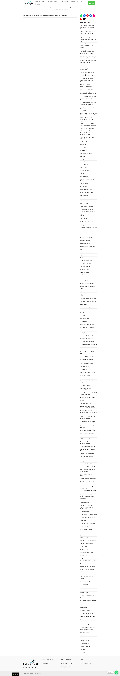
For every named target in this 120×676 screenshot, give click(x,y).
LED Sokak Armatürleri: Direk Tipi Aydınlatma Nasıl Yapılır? (88, 417)
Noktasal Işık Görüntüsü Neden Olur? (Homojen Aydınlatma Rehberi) (87, 33)
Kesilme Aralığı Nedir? (85, 646)
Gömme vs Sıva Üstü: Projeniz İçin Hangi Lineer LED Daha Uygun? (88, 56)
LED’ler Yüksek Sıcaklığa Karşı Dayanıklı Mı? (87, 577)
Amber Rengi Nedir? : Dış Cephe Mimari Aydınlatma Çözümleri (87, 628)
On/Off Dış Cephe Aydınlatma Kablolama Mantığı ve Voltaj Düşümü (87, 119)
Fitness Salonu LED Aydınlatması (87, 446)
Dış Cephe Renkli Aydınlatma (87, 327)
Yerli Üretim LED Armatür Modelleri (88, 514)
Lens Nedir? (83, 590)
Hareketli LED (83, 198)
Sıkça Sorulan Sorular (47, 667)
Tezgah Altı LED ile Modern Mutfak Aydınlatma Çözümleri (88, 133)
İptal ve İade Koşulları (66, 659)
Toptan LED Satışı (84, 526)
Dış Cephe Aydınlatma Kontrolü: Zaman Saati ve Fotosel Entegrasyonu (87, 108)
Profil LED (82, 173)
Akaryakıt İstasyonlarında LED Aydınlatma (87, 482)
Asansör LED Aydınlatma (86, 252)
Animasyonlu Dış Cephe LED (86, 335)
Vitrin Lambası (83, 234)
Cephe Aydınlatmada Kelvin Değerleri (86, 214)
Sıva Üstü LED (83, 275)
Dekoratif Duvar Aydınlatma (86, 89)
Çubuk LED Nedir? (84, 632)
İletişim (81, 659)
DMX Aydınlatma (84, 218)
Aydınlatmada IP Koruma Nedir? (87, 466)
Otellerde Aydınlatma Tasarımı (87, 453)
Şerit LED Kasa (83, 167)
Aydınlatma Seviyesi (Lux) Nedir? (88, 616)
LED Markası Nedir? (84, 643)
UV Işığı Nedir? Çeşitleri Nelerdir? (88, 600)
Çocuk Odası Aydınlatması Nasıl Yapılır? (87, 474)
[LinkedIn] (90, 15)
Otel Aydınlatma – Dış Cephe (87, 206)
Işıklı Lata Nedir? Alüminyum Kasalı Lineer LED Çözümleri (88, 61)
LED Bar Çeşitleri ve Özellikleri (87, 552)
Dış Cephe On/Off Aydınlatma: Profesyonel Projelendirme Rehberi (88, 92)
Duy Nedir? (82, 563)
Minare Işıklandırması (85, 232)
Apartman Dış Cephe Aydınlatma (87, 246)
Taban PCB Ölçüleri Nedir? (86, 635)
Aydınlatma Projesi (84, 269)
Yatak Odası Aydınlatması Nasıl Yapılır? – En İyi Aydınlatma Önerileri (88, 422)
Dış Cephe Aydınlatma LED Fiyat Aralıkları (87, 352)
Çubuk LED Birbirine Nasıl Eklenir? (88, 540)
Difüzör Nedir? (83, 622)
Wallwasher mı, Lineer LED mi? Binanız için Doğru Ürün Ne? (87, 85)
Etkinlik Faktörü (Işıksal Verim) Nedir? (87, 570)
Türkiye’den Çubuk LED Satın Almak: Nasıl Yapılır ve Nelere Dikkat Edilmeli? (87, 496)
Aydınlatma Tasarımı (85, 272)
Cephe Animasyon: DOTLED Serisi (88, 298)
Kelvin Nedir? (83, 649)
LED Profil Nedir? (84, 546)
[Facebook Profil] (64, 674)
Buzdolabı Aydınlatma (85, 243)
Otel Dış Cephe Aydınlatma (86, 356)
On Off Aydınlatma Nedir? (86, 260)
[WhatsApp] (81, 15)
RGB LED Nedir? (84, 537)
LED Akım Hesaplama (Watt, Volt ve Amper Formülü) (88, 68)
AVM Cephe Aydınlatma (85, 201)
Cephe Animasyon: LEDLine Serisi (88, 301)
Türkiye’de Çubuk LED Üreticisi (87, 560)
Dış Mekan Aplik (84, 321)
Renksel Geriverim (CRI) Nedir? (87, 566)
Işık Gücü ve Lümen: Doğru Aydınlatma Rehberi (86, 222)
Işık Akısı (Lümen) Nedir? (86, 619)
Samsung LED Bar (84, 549)
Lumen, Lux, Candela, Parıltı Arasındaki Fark (86, 606)
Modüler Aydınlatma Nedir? (86, 192)
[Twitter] (75, 674)
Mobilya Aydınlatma (84, 150)
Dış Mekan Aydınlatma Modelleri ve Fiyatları (88, 345)
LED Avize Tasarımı (84, 511)
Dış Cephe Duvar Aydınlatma (87, 324)
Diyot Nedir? (83, 574)
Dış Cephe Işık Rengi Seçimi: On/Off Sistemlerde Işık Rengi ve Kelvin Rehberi (88, 98)
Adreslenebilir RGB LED (85, 318)
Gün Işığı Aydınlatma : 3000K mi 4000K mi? (87, 138)
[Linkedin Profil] (71, 674)
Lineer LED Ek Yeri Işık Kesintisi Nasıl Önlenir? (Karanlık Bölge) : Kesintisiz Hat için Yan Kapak (87, 27)
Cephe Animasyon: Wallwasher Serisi (87, 294)
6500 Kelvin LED (84, 186)
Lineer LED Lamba (84, 164)
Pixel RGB (82, 312)
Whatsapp (91, 3)
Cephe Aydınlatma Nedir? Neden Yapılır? (87, 381)
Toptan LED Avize (84, 147)
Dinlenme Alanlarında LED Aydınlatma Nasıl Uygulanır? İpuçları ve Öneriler (88, 412)
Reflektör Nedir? (84, 592)
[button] (116, 672)
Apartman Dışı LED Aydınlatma (87, 278)
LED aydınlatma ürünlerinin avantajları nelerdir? (86, 501)
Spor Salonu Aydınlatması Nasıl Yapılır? (87, 450)
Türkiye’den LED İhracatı (85, 558)
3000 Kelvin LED (84, 203)
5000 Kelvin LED (84, 176)
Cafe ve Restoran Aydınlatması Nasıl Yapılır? (87, 457)
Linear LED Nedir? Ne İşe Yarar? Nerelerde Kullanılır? (87, 389)
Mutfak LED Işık (83, 162)
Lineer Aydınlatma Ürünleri (86, 403)
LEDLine (82, 378)
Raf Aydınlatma (83, 144)
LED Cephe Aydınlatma (85, 263)
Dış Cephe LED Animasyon (86, 338)
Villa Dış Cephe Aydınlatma (86, 333)
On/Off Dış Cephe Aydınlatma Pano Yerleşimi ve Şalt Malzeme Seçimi (88, 114)
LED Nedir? (82, 652)
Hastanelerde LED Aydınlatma (87, 464)
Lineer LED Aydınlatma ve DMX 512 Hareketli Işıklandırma (88, 393)
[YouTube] (81, 19)
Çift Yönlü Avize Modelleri (86, 153)
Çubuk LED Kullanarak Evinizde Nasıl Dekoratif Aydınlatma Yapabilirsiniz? (87, 507)
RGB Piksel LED (83, 304)
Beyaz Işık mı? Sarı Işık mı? (86, 189)
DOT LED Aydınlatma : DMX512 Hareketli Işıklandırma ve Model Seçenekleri (87, 399)
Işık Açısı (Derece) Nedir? (86, 581)
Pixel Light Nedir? (84, 159)
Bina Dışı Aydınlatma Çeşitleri (87, 283)
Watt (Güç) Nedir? (84, 584)
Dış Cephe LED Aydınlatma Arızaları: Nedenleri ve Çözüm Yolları (87, 80)
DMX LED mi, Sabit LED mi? (86, 65)
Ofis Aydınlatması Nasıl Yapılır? (87, 433)
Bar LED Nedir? (83, 555)
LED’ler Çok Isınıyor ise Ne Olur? (87, 523)
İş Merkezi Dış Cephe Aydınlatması (88, 280)
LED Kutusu (82, 156)
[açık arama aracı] (96, 2)
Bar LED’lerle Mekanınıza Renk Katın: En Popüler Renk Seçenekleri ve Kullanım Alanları (88, 490)
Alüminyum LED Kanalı (85, 141)
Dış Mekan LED (83, 369)
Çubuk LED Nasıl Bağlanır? (86, 543)
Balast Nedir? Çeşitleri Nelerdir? (87, 587)
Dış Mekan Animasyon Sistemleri (87, 349)
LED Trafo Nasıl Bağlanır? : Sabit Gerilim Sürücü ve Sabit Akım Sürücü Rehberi (87, 519)
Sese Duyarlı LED (84, 291)
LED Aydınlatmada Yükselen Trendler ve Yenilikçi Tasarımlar (87, 210)
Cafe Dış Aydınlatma (85, 266)
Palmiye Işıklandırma (85, 240)
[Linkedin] (73, 674)
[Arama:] (50, 18)
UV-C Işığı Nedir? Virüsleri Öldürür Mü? (88, 596)
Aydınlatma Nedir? (84, 624)
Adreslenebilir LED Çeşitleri (86, 307)
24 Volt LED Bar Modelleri (86, 529)
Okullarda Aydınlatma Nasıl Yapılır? (88, 478)
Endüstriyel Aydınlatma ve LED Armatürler (87, 426)
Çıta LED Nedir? (84, 183)
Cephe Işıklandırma (84, 366)
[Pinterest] (87, 15)
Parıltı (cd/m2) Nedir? (85, 610)
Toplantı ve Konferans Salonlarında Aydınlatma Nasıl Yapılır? (88, 442)
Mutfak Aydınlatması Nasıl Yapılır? (88, 430)
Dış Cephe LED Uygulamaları (87, 341)
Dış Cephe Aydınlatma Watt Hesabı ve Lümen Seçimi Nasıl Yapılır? (88, 103)
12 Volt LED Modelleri (85, 532)
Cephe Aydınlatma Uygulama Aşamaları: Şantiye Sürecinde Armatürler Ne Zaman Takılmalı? (87, 74)
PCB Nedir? (82, 638)
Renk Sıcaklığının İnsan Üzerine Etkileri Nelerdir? (87, 470)
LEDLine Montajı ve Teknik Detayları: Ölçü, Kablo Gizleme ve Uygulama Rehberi (88, 39)
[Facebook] (84, 15)
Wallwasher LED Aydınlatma (86, 436)
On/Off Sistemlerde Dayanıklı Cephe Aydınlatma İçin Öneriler (87, 129)
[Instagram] (94, 15)
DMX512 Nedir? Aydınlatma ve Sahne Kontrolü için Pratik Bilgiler (88, 407)
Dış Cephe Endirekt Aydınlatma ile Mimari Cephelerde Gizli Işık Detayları (88, 45)
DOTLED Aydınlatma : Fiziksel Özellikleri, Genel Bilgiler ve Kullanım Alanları (88, 227)
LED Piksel (82, 315)
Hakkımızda (45, 663)
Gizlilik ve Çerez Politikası (67, 663)
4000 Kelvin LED (84, 195)
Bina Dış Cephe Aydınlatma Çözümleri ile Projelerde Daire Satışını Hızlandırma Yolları (87, 51)
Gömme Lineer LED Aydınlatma (87, 372)
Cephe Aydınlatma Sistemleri (87, 255)
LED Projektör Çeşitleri (85, 438)
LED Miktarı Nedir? (84, 640)
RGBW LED (82, 310)
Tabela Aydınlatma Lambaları (87, 257)
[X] (84, 19)
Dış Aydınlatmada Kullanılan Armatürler (86, 360)
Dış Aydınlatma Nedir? (85, 385)
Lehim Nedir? (83, 603)
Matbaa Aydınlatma (84, 170)
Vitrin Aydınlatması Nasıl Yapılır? (87, 461)
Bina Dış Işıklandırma (85, 330)
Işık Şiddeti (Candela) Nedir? (87, 613)
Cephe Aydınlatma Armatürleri (87, 363)
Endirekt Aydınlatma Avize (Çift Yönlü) (87, 179)
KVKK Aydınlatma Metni (66, 667)
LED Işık (82, 249)
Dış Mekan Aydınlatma (85, 375)
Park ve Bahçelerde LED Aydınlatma (88, 486)
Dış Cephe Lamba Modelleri (86, 237)
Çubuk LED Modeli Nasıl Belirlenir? (88, 535)
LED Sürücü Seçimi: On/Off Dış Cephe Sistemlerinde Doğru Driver (88, 124)
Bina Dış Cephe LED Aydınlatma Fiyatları (87, 287)
